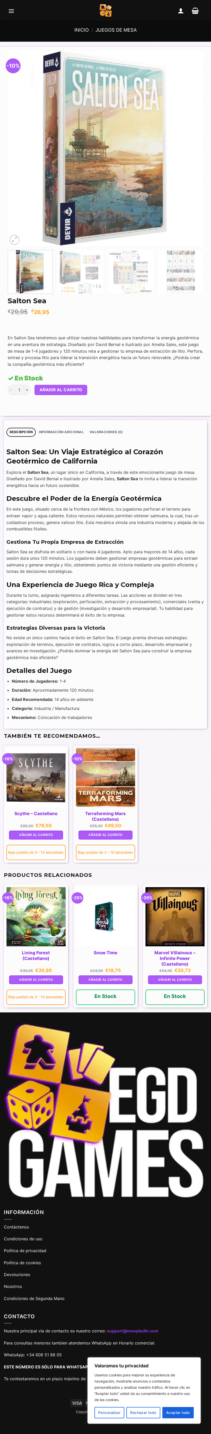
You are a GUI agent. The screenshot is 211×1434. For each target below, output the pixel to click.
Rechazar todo (143, 1412)
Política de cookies (22, 1262)
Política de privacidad (25, 1250)
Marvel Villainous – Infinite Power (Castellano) (175, 958)
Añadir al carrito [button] (36, 835)
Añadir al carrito (61, 389)
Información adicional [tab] (61, 432)
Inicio (81, 30)
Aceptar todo (178, 1412)
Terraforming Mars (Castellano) (105, 816)
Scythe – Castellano (35, 813)
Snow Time (105, 952)
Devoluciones (17, 1274)
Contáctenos (17, 1227)
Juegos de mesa (116, 30)
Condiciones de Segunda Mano (34, 1298)
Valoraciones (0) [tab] (106, 432)
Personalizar (109, 1412)
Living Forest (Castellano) (36, 955)
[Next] (193, 148)
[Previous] (18, 148)
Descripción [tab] (21, 432)
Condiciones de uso (23, 1238)
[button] (11, 10)
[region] (144, 1390)
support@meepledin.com (133, 1330)
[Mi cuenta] (181, 10)
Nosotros (13, 1286)
